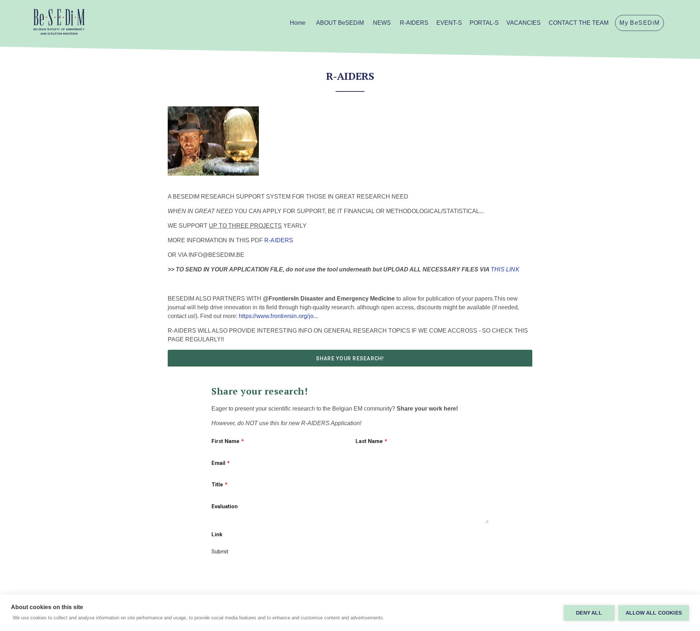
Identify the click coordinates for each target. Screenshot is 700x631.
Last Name (369, 441)
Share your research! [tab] (350, 358)
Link (216, 534)
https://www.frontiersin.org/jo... (278, 316)
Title (217, 484)
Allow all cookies (654, 613)
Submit (219, 552)
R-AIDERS (278, 240)
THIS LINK (505, 269)
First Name (225, 441)
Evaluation (224, 506)
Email (218, 463)
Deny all (589, 613)
